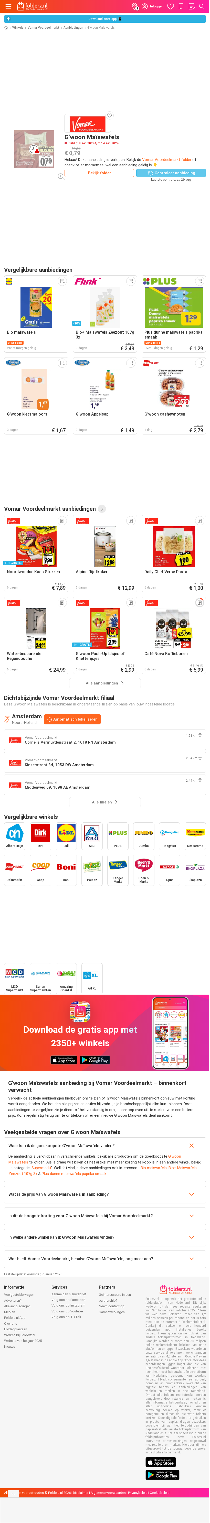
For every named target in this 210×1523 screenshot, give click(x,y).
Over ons (10, 1323)
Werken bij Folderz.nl (19, 1335)
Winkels (18, 27)
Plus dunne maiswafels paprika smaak (74, 1173)
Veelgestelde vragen (19, 1295)
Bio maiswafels (154, 1168)
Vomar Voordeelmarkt (43, 27)
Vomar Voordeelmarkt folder (166, 159)
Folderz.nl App (15, 1318)
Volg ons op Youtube (67, 1311)
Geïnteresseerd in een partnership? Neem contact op (115, 1300)
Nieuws (9, 1346)
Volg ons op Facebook (68, 1300)
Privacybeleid (138, 1493)
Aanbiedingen (73, 27)
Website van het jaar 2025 (23, 1341)
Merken (9, 1312)
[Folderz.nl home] (32, 6)
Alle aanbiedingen (17, 1306)
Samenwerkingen (112, 1312)
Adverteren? (13, 1300)
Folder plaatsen (15, 1329)
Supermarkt (41, 1168)
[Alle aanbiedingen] (102, 509)
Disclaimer (80, 1493)
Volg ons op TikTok (66, 1317)
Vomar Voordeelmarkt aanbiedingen (50, 508)
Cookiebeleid (160, 1493)
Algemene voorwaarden (108, 1493)
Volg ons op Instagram (68, 1305)
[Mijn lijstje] (191, 6)
